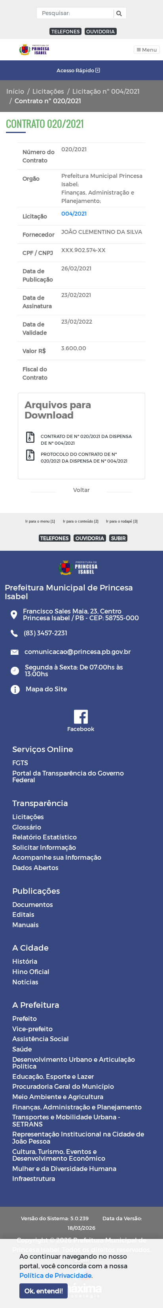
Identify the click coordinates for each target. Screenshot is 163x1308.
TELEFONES (65, 31)
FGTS (20, 762)
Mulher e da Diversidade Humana (64, 1168)
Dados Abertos (35, 867)
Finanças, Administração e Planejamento (77, 1107)
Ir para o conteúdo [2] (81, 521)
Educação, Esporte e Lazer (53, 1076)
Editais (23, 914)
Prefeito (24, 1018)
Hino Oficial (30, 971)
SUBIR (118, 538)
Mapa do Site (46, 689)
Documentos (32, 904)
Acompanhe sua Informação (56, 857)
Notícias (25, 982)
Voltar (81, 489)
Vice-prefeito (32, 1028)
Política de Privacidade (55, 1275)
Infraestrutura (33, 1178)
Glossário (26, 827)
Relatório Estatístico (44, 837)
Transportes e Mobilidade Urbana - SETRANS (66, 1120)
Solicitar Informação (44, 847)
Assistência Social (40, 1038)
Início (15, 91)
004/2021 (74, 213)
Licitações (48, 91)
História (24, 961)
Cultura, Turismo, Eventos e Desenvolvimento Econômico (58, 1155)
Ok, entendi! (44, 1290)
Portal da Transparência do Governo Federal (68, 776)
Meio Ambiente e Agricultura (57, 1096)
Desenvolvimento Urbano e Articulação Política (73, 1062)
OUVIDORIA (100, 31)
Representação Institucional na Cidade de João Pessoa (78, 1137)
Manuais (25, 924)
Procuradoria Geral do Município (63, 1086)
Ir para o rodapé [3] (122, 521)
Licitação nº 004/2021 (106, 91)
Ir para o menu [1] (40, 521)
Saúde (22, 1049)
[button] (118, 14)
